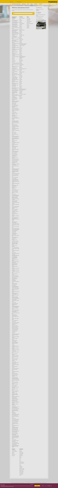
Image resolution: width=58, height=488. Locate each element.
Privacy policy (31, 484)
